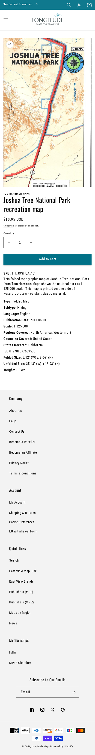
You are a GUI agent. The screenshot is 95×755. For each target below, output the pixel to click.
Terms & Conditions (22, 473)
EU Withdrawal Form (23, 531)
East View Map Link (23, 571)
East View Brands (21, 581)
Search (14, 560)
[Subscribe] (74, 692)
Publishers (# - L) (21, 592)
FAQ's (13, 421)
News (13, 623)
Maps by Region (20, 612)
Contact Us (16, 431)
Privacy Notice (19, 463)
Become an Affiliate (23, 452)
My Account (17, 502)
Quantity (8, 233)
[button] (69, 5)
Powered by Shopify (61, 746)
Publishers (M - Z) (21, 602)
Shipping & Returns (22, 513)
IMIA (12, 652)
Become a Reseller (22, 442)
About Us (15, 411)
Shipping (8, 225)
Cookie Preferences (21, 522)
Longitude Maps (41, 746)
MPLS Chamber (20, 663)
